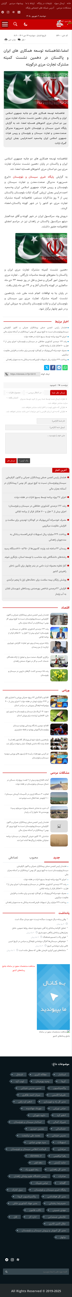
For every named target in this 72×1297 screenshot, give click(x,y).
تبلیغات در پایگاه (44, 3)
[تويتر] (46, 367)
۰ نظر (24, 39)
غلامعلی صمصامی (57, 1217)
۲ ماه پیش (30, 932)
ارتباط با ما (30, 3)
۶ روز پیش (61, 923)
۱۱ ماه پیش (11, 950)
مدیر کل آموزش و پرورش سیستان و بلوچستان (44, 1230)
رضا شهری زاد (31, 1169)
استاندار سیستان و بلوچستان (27, 1122)
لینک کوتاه (45, 374)
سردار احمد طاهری (31, 1095)
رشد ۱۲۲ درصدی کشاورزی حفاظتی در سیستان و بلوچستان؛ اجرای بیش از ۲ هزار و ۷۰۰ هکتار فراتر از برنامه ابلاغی (28, 633)
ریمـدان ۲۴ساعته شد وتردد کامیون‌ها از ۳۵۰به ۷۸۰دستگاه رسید (35, 548)
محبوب (33, 857)
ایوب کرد (20, 1081)
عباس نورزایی (59, 1108)
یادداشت (64, 913)
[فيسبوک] (52, 367)
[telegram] (3, 12)
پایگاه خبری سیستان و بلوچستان (33, 177)
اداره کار (32, 1217)
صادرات (62, 1176)
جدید (56, 857)
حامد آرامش (60, 1163)
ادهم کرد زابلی (25, 1102)
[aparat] (13, 12)
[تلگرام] (59, 367)
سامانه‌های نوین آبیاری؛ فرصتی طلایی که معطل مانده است (42, 950)
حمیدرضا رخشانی (57, 1203)
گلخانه (63, 1183)
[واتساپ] (65, 367)
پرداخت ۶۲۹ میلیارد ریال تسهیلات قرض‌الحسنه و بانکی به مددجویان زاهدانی (36, 359)
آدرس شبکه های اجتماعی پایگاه (40, 8)
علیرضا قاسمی (59, 1095)
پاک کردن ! (23, 460)
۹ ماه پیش (35, 937)
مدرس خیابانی (59, 1135)
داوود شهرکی (39, 1115)
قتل (15, 1217)
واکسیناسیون (59, 1088)
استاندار (62, 1074)
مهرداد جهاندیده (33, 1108)
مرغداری (62, 1149)
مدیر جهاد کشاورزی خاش (25, 1203)
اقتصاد (65, 607)
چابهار (63, 1237)
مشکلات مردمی (64, 8)
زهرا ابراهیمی (59, 1156)
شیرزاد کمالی (59, 1122)
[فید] (19, 12)
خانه (69, 3)
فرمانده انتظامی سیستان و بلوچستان (28, 1149)
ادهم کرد (61, 1115)
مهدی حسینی (59, 1210)
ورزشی (65, 690)
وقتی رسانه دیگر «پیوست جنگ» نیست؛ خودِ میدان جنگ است (40, 919)
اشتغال (19, 1074)
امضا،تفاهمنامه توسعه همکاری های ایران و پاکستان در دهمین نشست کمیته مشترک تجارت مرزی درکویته (36, 58)
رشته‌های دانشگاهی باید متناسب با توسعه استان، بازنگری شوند (35, 557)
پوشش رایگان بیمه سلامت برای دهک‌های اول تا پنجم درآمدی (36, 580)
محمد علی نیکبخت (31, 1135)
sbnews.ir (36, 1156)
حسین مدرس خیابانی (31, 1088)
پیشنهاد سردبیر (16, 3)
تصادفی (13, 857)
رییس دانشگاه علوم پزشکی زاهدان (30, 1176)
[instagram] (8, 12)
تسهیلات (61, 1142)
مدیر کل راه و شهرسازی (55, 1102)
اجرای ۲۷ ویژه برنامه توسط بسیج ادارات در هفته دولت (45, 336)
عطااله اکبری (41, 1074)
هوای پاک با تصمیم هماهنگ (54, 937)
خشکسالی (61, 1129)
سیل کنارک (17, 1190)
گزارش (4, 3)
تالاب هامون (35, 1210)
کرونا (63, 1081)
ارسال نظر (11, 460)
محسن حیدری (37, 1129)
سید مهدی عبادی (37, 1142)
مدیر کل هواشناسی (56, 1196)
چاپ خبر (12, 39)
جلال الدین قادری (57, 1224)
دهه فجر (38, 1163)
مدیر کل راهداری (58, 1169)
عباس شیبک (41, 1183)
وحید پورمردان (42, 1081)
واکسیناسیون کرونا (27, 1196)
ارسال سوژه (59, 3)
